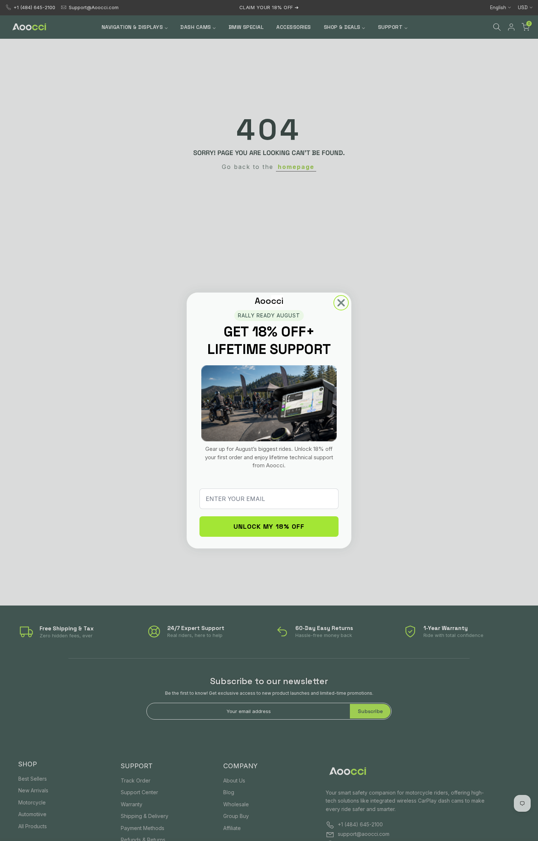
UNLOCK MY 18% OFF (269, 526)
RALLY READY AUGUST (269, 315)
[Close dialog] (341, 302)
